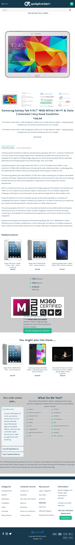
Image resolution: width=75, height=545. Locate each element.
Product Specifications (23, 148)
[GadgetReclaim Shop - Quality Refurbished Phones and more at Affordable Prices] (37, 4)
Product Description (8, 148)
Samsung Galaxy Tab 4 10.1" (23, 462)
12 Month (35, 287)
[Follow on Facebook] (3, 534)
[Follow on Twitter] (10, 534)
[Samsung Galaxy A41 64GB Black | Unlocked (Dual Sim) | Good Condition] (37, 354)
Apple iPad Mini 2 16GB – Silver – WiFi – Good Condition (12, 265)
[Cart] (71, 4)
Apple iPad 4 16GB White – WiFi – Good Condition (37, 264)
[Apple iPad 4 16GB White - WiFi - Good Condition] (12, 354)
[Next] (69, 54)
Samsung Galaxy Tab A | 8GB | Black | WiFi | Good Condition (62, 264)
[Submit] (70, 10)
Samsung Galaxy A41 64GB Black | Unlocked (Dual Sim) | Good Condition (37, 370)
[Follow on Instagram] (7, 534)
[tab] (8, 148)
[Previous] (5, 54)
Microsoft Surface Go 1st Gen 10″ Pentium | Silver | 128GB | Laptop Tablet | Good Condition (62, 370)
